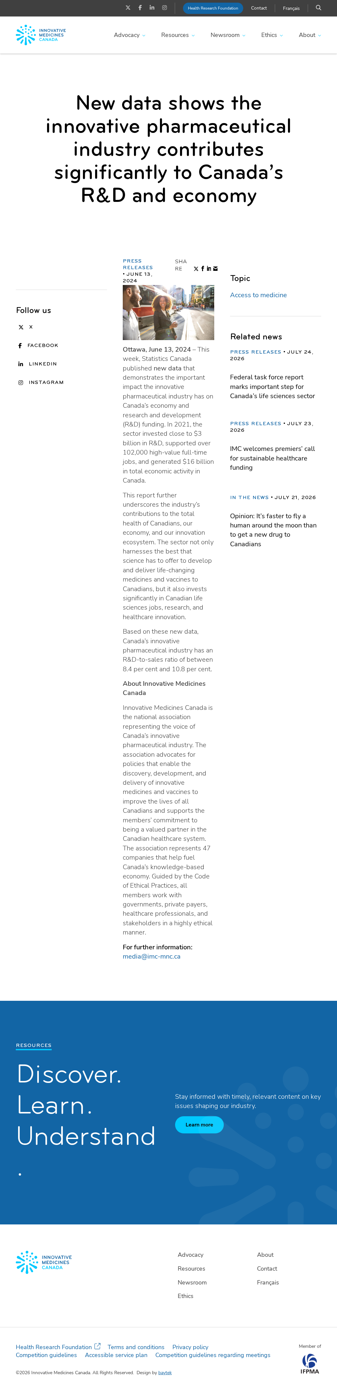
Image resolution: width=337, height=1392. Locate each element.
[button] (318, 8)
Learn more (199, 1124)
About (307, 35)
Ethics (269, 35)
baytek (165, 1373)
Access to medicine (258, 295)
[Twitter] (128, 8)
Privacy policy (190, 1347)
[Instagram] (164, 8)
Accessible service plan (116, 1355)
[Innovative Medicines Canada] (89, 1262)
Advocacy (127, 35)
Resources (175, 35)
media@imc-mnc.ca (152, 956)
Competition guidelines (46, 1355)
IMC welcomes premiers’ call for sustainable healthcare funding (272, 458)
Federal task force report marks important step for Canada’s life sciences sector (272, 386)
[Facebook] (140, 8)
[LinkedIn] (152, 8)
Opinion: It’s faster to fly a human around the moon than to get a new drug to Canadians (273, 530)
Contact (259, 8)
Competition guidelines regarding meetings (213, 1355)
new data (168, 368)
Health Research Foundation (213, 8)
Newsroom (225, 35)
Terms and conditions (136, 1347)
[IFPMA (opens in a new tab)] (310, 1372)
